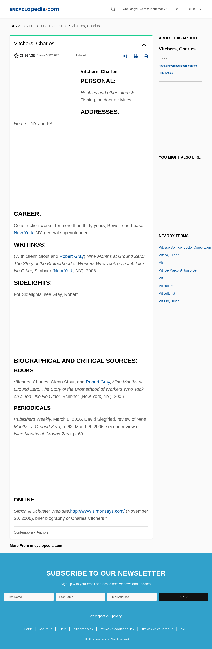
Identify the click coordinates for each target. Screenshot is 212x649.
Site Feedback (83, 629)
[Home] (34, 9)
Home (28, 629)
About (178, 65)
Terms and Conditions (157, 629)
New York (23, 232)
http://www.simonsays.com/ (97, 511)
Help (63, 629)
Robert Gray (71, 256)
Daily (184, 629)
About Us (45, 629)
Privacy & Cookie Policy (117, 629)
